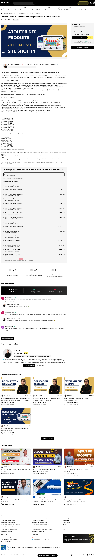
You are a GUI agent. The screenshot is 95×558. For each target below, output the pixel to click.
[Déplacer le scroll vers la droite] (93, 9)
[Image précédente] (3, 385)
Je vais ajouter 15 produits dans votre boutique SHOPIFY (15, 470)
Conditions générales (19, 554)
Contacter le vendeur (82, 47)
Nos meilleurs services (6, 531)
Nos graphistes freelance (38, 520)
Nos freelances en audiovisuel (39, 522)
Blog (64, 526)
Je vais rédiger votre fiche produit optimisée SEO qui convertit (14, 429)
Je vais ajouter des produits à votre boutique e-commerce (15, 500)
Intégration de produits (34, 13)
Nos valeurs (66, 520)
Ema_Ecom (18, 64)
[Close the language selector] (56, 555)
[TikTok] (93, 555)
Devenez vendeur (83, 3)
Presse (64, 524)
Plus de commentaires (7, 338)
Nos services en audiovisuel (8, 522)
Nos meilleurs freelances (38, 531)
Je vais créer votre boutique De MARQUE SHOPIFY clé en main (76, 399)
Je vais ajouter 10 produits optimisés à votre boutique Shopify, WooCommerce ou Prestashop (46, 501)
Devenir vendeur (67, 522)
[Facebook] (91, 555)
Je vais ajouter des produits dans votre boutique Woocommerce (44, 470)
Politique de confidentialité (32, 554)
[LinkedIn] (87, 555)
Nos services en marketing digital (9, 517)
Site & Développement (10, 13)
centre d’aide (67, 540)
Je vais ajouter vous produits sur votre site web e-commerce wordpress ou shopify (78, 500)
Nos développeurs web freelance (40, 524)
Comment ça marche (68, 517)
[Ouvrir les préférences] (91, 3)
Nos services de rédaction (7, 526)
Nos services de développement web (10, 524)
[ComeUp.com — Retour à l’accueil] (4, 3)
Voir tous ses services (47, 438)
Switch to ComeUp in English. (47, 555)
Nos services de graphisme (8, 520)
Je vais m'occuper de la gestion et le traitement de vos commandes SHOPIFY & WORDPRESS (15, 399)
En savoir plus (40, 365)
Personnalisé (78, 32)
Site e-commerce (22, 13)
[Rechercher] (34, 3)
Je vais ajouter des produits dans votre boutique (76, 470)
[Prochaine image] (29, 385)
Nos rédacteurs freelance (38, 526)
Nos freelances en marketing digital (41, 517)
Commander (79, 37)
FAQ (64, 529)
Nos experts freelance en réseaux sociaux (42, 529)
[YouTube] (89, 555)
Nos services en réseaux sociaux (9, 529)
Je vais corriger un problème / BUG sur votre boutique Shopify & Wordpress (46, 399)
